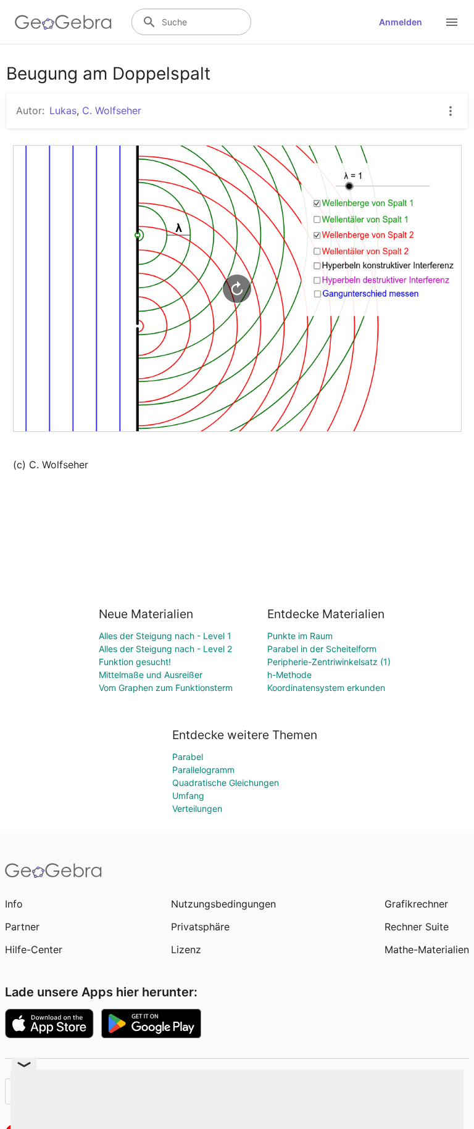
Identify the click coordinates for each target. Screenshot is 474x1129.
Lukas (63, 110)
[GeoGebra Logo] (63, 22)
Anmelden (400, 22)
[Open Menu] (451, 22)
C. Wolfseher (111, 110)
